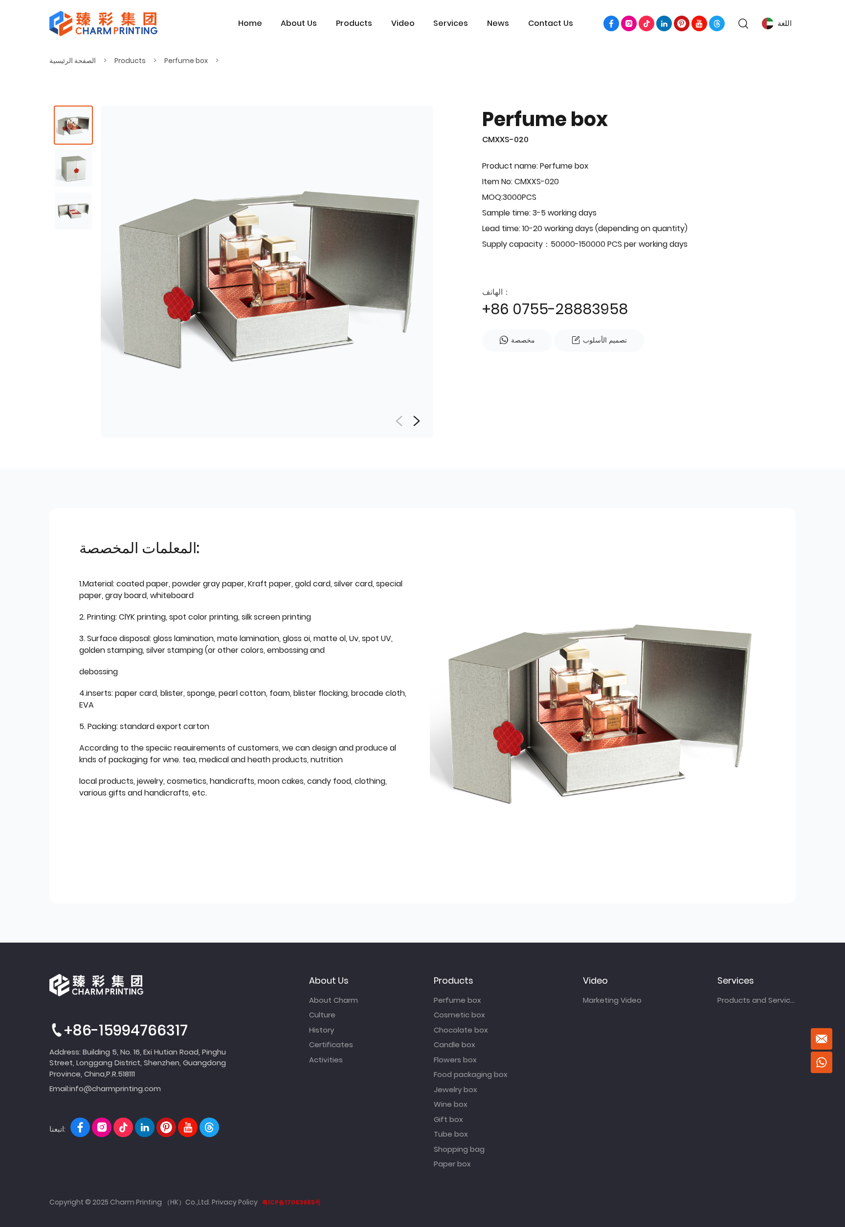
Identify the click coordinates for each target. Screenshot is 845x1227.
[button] (416, 421)
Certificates (331, 1044)
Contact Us (550, 23)
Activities (326, 1060)
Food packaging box (471, 1074)
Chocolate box (461, 1030)
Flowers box (455, 1060)
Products (354, 23)
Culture (322, 1015)
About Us (299, 23)
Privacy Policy (235, 1202)
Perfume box (186, 61)
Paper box (452, 1164)
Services (450, 23)
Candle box (454, 1044)
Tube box (451, 1134)
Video (403, 23)
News (498, 23)
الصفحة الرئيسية (72, 61)
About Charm (333, 1000)
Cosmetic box (459, 1015)
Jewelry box (455, 1089)
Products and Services (756, 1000)
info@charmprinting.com (115, 1088)
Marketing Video (612, 1000)
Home (250, 23)
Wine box (450, 1104)
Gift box (448, 1119)
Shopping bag (459, 1149)
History (321, 1030)
